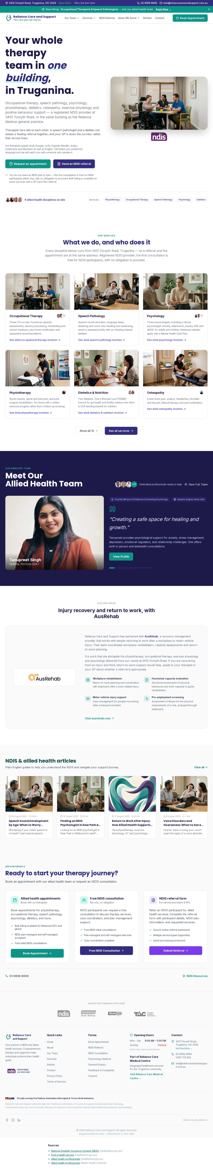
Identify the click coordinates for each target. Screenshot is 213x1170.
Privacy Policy (54, 1075)
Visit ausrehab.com (97, 718)
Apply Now (163, 9)
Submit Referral (173, 950)
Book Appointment (192, 18)
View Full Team (198, 484)
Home (50, 1041)
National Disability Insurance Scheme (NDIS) (75, 1150)
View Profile (121, 556)
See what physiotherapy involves (29, 412)
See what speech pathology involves (100, 339)
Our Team (70, 18)
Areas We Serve (127, 18)
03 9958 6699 (19, 976)
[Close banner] (209, 9)
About (50, 1047)
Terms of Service (56, 1081)
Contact (159, 18)
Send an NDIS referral (76, 163)
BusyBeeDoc (201, 1120)
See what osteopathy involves (165, 408)
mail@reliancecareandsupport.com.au (191, 1065)
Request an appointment (30, 163)
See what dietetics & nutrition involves (101, 412)
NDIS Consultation (98, 1053)
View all (199, 767)
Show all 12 (87, 430)
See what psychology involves (165, 339)
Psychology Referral (99, 1058)
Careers (92, 1075)
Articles (147, 18)
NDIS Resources (197, 976)
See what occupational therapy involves (33, 339)
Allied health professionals (65, 1158)
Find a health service (62, 1154)
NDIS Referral (107, 18)
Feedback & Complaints (101, 1070)
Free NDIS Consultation (104, 950)
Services (88, 18)
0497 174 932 (183, 1057)
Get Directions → (184, 1048)
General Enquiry (97, 1064)
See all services (119, 430)
